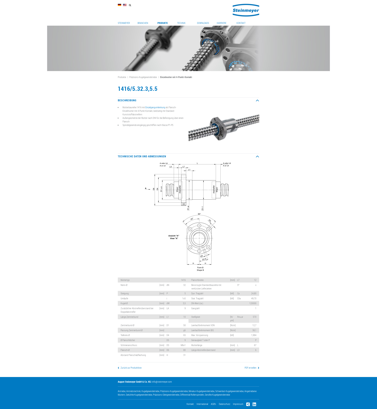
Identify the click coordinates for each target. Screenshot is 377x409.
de (119, 5)
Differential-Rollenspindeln (192, 394)
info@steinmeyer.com (162, 381)
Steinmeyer (124, 23)
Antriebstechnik (133, 391)
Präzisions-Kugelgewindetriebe (143, 77)
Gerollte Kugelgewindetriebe (217, 394)
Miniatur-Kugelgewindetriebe (201, 391)
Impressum (238, 404)
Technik (181, 23)
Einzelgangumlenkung (155, 107)
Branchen (143, 23)
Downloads (203, 23)
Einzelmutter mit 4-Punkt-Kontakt (176, 77)
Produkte (162, 23)
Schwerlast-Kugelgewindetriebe (229, 391)
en (125, 5)
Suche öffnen (130, 5)
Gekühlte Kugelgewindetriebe (139, 394)
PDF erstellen (250, 367)
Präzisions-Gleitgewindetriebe (166, 394)
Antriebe (121, 391)
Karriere (221, 23)
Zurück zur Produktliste (131, 367)
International (202, 404)
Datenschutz (224, 404)
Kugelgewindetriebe (150, 391)
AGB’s (213, 404)
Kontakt (241, 23)
